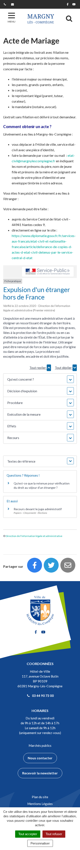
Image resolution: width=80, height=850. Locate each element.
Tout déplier (64, 368)
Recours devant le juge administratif (38, 509)
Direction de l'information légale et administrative (34, 536)
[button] (40, 379)
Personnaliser (40, 843)
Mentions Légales (40, 804)
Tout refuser (54, 834)
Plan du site (40, 797)
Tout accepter (27, 834)
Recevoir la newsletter (40, 773)
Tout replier (38, 368)
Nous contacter (40, 758)
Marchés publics (40, 745)
